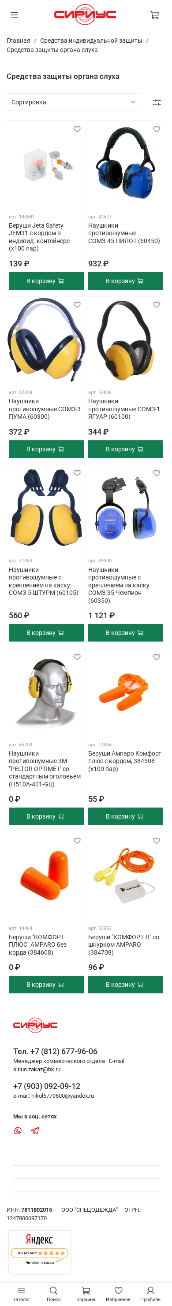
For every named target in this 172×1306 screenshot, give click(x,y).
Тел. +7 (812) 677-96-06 (55, 1051)
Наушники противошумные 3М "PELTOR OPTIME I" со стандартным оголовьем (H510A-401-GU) (45, 769)
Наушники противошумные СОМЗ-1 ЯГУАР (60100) (124, 409)
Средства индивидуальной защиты (91, 40)
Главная (18, 40)
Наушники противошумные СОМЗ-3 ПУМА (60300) (45, 409)
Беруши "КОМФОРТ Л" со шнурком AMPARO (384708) (123, 944)
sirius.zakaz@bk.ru (36, 1069)
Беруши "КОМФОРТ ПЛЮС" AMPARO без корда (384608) (38, 944)
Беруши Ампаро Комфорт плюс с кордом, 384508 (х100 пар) (124, 761)
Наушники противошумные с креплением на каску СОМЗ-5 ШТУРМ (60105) (44, 581)
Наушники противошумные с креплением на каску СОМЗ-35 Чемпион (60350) (119, 585)
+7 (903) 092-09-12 (46, 1086)
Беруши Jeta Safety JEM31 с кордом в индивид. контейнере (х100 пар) (39, 237)
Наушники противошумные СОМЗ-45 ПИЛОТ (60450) (124, 233)
